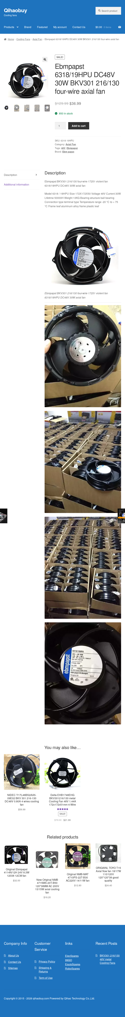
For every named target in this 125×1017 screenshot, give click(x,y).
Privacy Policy (47, 961)
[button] (45, 59)
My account (60, 27)
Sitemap (13, 968)
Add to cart (78, 126)
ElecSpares (72, 956)
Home (11, 39)
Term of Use (46, 978)
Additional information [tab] (16, 184)
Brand (27, 27)
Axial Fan (37, 39)
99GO (68, 960)
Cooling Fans (23, 39)
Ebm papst (68, 151)
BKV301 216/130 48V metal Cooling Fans (110, 959)
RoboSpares (72, 968)
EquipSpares (72, 964)
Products (9, 27)
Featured (42, 27)
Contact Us (78, 27)
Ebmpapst (72, 148)
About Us (13, 955)
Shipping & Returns (45, 969)
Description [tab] (10, 175)
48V (63, 148)
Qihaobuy (15, 10)
